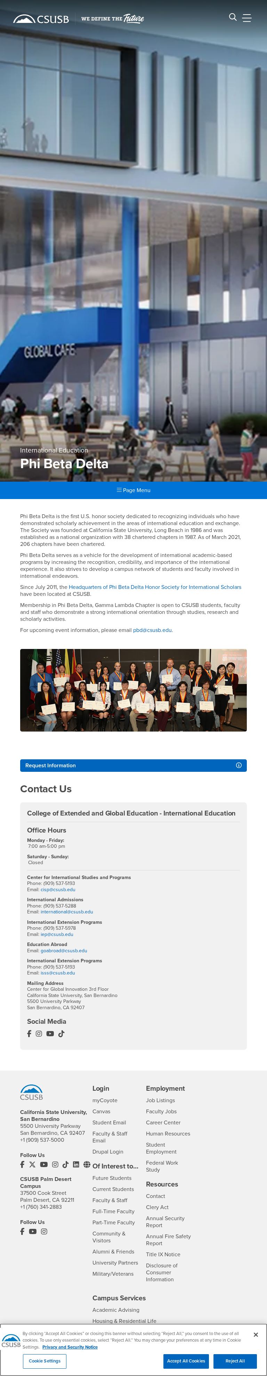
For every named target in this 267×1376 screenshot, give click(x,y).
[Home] (41, 18)
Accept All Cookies (186, 1361)
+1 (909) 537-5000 (42, 1140)
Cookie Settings (45, 1361)
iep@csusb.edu (57, 934)
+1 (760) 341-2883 (41, 1207)
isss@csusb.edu (58, 973)
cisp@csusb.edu (58, 890)
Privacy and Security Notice (70, 1347)
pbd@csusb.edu (152, 630)
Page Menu (136, 490)
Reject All (235, 1361)
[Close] (256, 1334)
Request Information (50, 765)
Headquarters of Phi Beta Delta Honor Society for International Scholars (155, 587)
